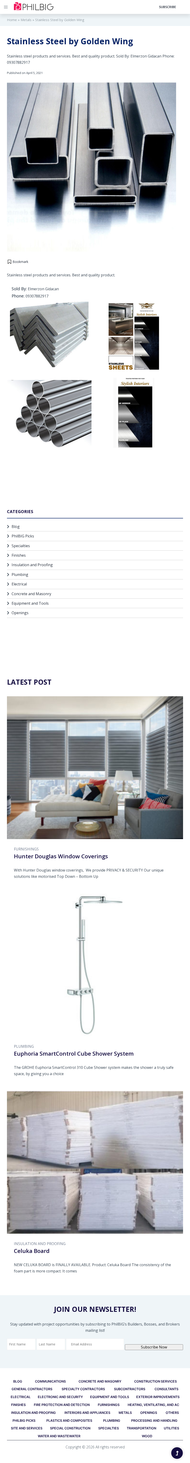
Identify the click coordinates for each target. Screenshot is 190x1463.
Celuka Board (32, 1251)
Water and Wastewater (59, 1436)
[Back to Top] (177, 1453)
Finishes (19, 555)
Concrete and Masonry (31, 593)
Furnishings (26, 849)
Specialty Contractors (83, 1389)
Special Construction (70, 1428)
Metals (26, 19)
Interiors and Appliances (87, 1413)
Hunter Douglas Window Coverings (61, 856)
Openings (20, 612)
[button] (17, 262)
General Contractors (32, 1389)
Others (172, 1413)
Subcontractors (129, 1389)
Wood (147, 1436)
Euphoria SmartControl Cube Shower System (74, 1053)
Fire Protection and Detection (62, 1405)
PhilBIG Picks (23, 536)
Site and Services (26, 1428)
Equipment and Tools (30, 603)
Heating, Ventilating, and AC (153, 1405)
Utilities (171, 1428)
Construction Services (155, 1381)
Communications (50, 1381)
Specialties (21, 545)
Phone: (18, 296)
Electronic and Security (60, 1397)
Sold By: (19, 288)
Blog (16, 526)
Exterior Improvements (158, 1397)
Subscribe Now (154, 1347)
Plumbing (20, 574)
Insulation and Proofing (32, 564)
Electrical (19, 584)
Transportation (141, 1428)
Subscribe (167, 7)
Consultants (166, 1389)
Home (12, 19)
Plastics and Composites (69, 1420)
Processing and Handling (154, 1420)
